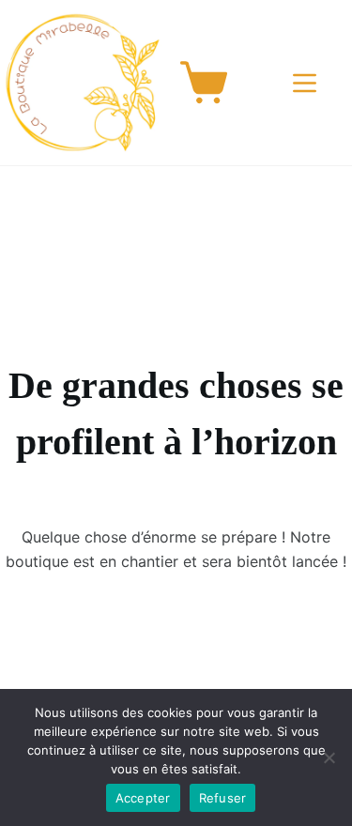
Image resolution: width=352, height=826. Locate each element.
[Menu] (308, 83)
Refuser (223, 797)
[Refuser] (328, 757)
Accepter (143, 797)
